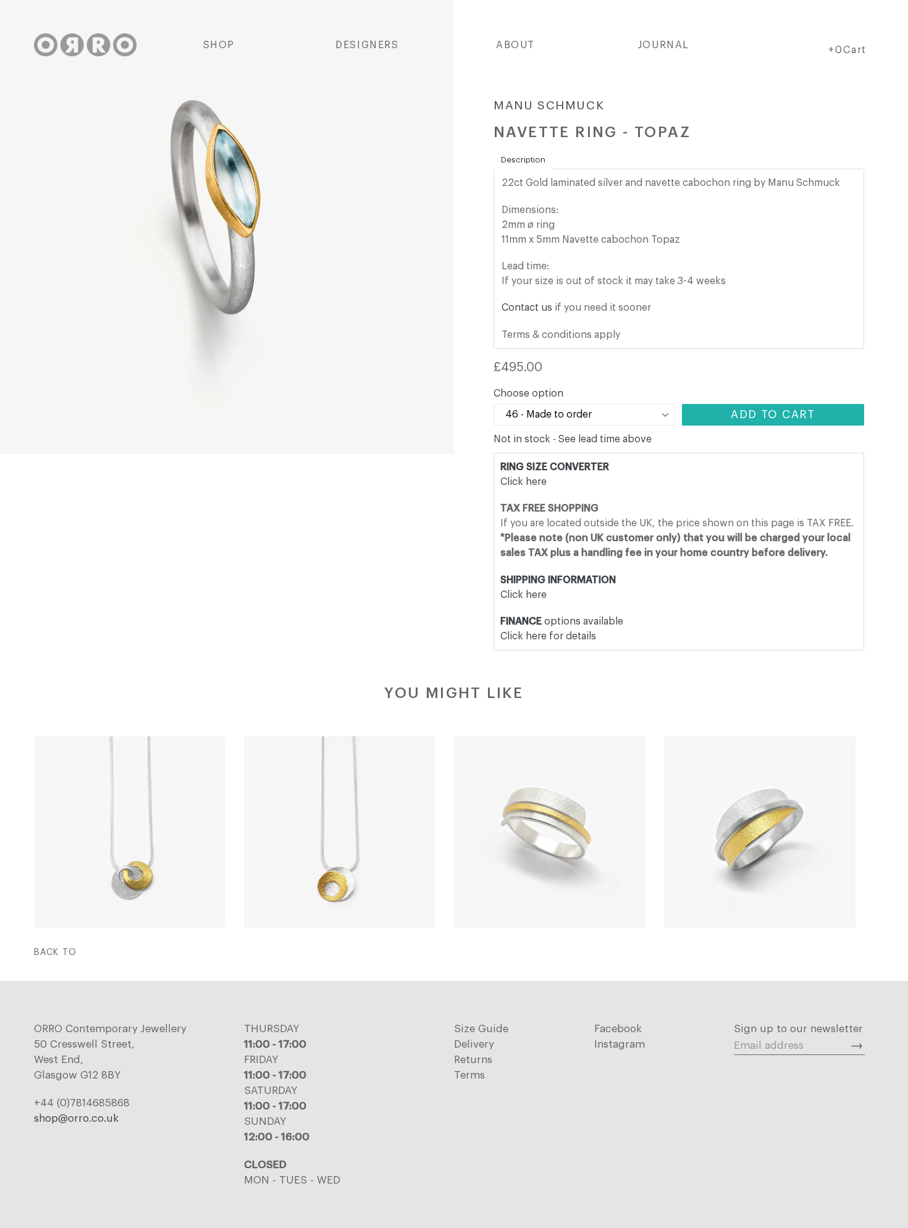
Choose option (528, 393)
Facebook (618, 1029)
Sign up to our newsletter (798, 1029)
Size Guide (481, 1029)
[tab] (523, 160)
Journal (663, 45)
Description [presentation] (523, 160)
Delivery (474, 1044)
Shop (219, 45)
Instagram (619, 1044)
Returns (473, 1059)
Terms (469, 1075)
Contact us (527, 308)
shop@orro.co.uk (76, 1118)
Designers (366, 45)
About (515, 45)
